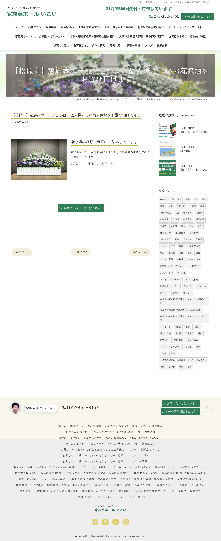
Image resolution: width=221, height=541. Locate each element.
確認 (162, 206)
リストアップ (194, 246)
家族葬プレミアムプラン (188, 259)
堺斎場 (178, 333)
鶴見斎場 (187, 219)
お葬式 (193, 206)
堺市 (200, 333)
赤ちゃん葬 (165, 232)
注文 (173, 246)
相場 (181, 367)
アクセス (187, 286)
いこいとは (201, 286)
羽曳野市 (189, 333)
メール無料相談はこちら (197, 16)
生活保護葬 (193, 340)
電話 (187, 327)
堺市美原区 (178, 340)
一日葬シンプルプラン (170, 347)
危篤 (198, 347)
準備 (202, 206)
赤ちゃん (187, 239)
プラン (176, 292)
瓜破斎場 (200, 219)
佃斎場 (199, 213)
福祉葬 (172, 367)
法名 (196, 199)
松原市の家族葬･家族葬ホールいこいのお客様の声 (182, 301)
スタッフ (164, 292)
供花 (181, 246)
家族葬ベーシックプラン (171, 266)
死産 (177, 239)
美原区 (199, 239)
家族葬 (178, 327)
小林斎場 (164, 219)
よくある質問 (166, 259)
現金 (198, 252)
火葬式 (197, 327)
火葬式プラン (166, 272)
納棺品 (172, 252)
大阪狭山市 (165, 239)
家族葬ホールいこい (169, 286)
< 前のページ (22, 252)
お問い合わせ (191, 279)
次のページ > (139, 252)
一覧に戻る (81, 252)
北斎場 (176, 219)
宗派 (171, 206)
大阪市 (174, 226)
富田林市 (194, 232)
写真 (181, 252)
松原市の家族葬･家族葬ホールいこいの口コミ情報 (182, 318)
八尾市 (163, 226)
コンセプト (165, 327)
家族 (173, 353)
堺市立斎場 (165, 333)
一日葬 (163, 246)
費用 (190, 367)
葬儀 (162, 367)
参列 (162, 252)
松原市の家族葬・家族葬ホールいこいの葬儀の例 (183, 360)
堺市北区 (164, 340)
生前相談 (181, 206)
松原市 (188, 347)
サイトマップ (137, 497)
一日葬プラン (194, 266)
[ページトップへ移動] (208, 407)
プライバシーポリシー (170, 279)
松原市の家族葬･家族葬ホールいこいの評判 (180, 309)
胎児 (200, 226)
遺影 (190, 252)
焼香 (187, 199)
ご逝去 (163, 353)
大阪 (192, 226)
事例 (183, 226)
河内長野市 (180, 232)
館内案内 (187, 213)
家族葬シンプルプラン (170, 199)
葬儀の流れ (165, 213)
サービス (187, 292)
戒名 (204, 199)
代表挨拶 (181, 272)
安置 (177, 213)
